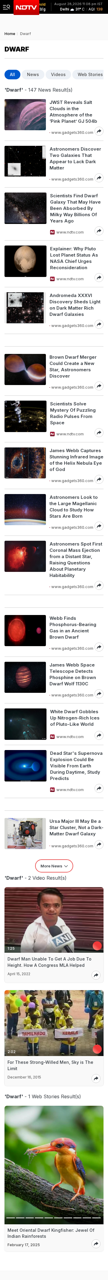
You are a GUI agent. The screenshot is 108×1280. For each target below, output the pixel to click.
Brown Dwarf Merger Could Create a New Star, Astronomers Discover (73, 366)
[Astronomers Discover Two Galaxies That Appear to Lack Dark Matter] (25, 164)
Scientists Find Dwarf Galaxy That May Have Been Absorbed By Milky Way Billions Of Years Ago (75, 208)
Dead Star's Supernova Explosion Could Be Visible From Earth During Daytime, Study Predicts (76, 765)
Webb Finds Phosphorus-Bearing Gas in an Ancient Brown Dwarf (73, 627)
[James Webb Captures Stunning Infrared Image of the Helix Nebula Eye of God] (25, 465)
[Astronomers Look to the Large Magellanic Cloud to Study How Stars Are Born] (25, 512)
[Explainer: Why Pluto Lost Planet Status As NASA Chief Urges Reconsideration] (25, 264)
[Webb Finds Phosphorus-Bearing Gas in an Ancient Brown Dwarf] (25, 633)
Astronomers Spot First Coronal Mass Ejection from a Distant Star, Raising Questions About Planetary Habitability (76, 559)
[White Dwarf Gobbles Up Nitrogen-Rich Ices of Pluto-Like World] (25, 724)
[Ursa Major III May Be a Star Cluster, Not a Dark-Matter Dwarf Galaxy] (25, 833)
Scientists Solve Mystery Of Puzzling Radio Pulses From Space (73, 413)
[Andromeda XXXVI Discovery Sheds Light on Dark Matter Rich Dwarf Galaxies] (25, 310)
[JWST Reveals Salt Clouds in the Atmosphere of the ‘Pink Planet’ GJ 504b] (25, 117)
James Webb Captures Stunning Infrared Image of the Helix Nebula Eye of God (77, 460)
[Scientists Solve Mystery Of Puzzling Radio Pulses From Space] (25, 419)
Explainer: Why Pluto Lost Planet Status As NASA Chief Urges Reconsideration (74, 258)
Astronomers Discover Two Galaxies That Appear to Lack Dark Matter (75, 158)
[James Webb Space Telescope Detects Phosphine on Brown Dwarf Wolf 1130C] (25, 680)
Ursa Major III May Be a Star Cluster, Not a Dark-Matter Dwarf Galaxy (77, 827)
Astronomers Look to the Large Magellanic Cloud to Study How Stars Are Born (74, 506)
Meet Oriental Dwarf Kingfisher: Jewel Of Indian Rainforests (51, 1233)
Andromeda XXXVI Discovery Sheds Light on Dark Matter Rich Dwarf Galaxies (75, 305)
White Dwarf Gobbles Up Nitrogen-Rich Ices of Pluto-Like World (75, 718)
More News (51, 866)
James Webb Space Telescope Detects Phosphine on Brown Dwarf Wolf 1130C (73, 674)
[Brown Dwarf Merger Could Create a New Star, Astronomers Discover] (25, 372)
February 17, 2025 (24, 1245)
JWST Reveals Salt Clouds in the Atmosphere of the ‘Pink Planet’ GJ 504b (73, 111)
